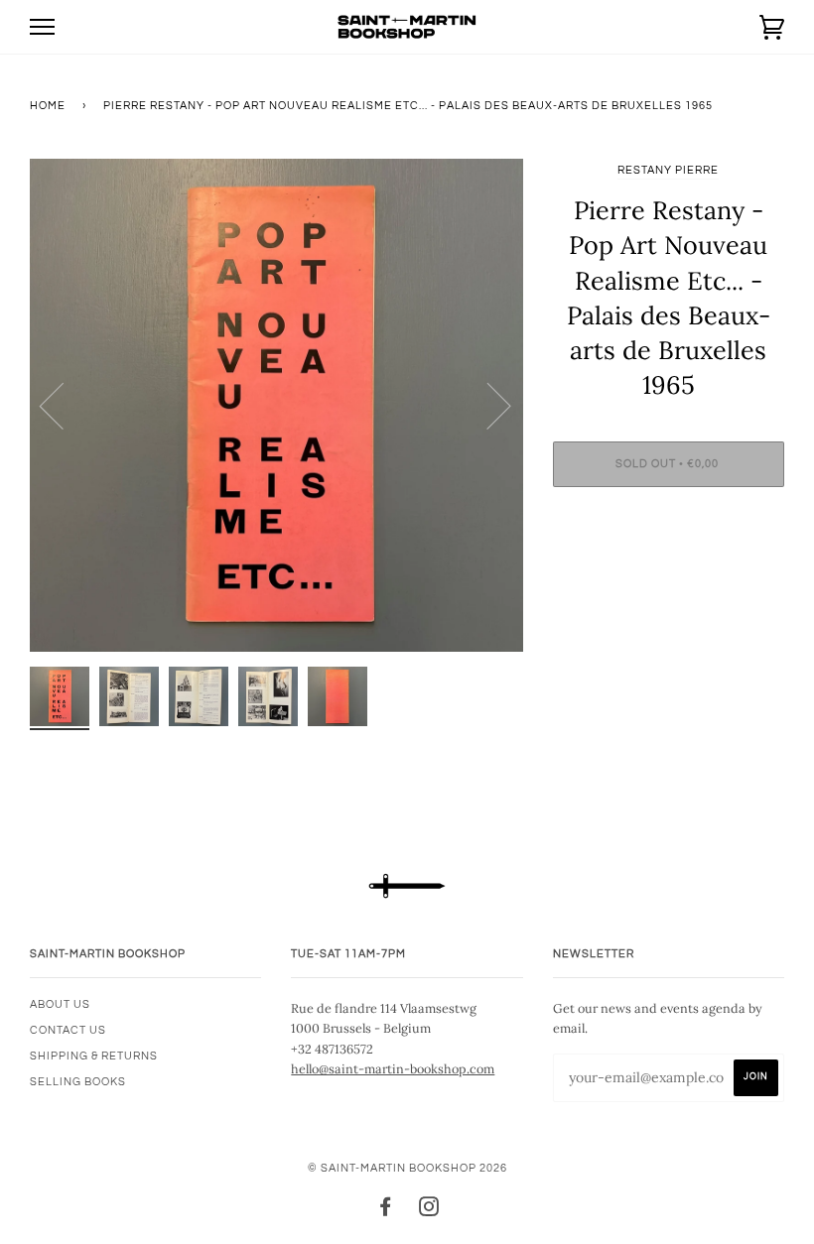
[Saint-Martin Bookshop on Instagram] (429, 1210)
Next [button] (487, 405)
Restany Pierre (668, 170)
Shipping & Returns (94, 1056)
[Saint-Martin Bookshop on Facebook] (385, 1210)
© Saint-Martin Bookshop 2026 (407, 1168)
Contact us (68, 1030)
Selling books (78, 1081)
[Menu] (42, 27)
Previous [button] (63, 405)
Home (48, 105)
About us (60, 1004)
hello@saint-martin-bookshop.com (392, 1068)
